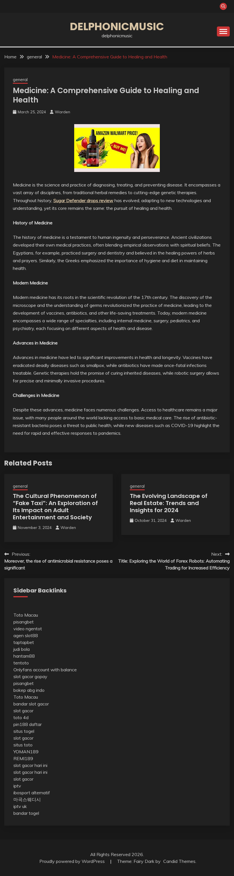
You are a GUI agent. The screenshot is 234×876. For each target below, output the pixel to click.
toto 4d (21, 717)
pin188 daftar (27, 724)
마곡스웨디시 (27, 799)
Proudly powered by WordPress (72, 861)
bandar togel (26, 813)
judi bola (21, 649)
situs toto (23, 745)
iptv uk (20, 806)
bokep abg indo (29, 690)
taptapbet (23, 642)
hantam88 (24, 656)
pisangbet (23, 622)
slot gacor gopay (30, 676)
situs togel (23, 731)
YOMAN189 (26, 751)
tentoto (21, 663)
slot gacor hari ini (30, 765)
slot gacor (23, 710)
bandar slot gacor (31, 704)
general (20, 79)
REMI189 (23, 758)
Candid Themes (179, 861)
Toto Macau (25, 615)
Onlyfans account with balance (45, 669)
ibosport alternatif (31, 792)
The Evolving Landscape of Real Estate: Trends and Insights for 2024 (168, 503)
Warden (62, 111)
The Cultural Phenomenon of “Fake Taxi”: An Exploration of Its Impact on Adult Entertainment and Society (55, 506)
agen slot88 (25, 635)
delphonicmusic (117, 26)
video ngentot (27, 628)
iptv (17, 786)
